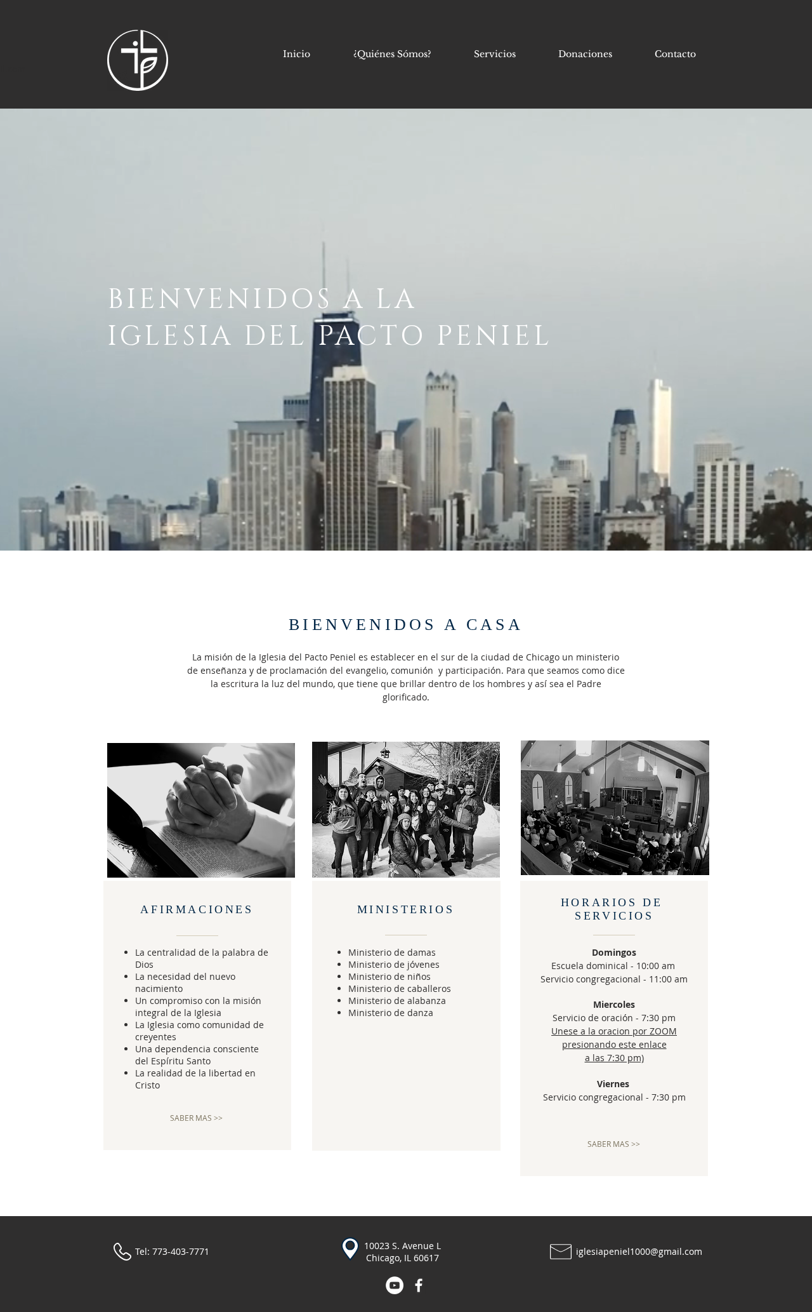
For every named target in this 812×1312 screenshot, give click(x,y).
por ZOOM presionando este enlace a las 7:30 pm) (620, 1044)
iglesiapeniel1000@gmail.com (639, 1251)
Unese (565, 1031)
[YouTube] (394, 1285)
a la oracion (606, 1031)
